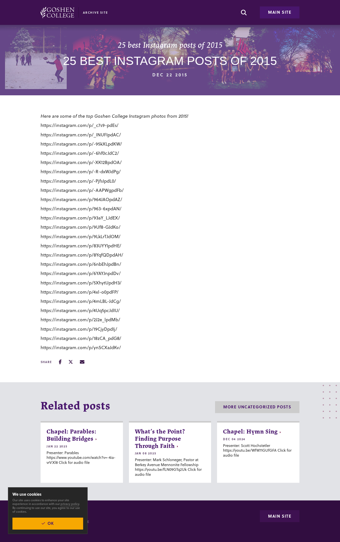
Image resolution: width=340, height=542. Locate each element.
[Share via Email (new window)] (82, 362)
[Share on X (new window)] (70, 362)
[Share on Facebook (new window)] (60, 362)
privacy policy (69, 504)
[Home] (57, 12)
